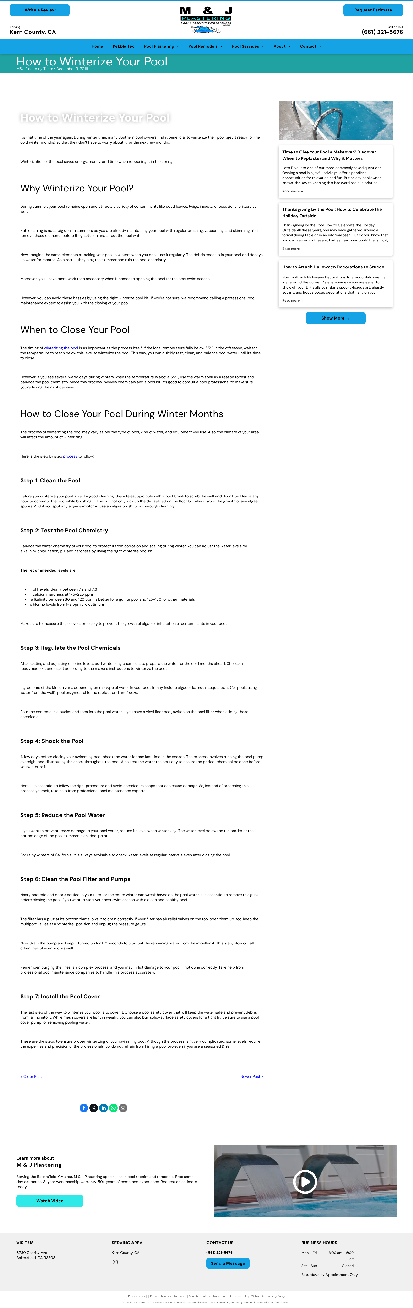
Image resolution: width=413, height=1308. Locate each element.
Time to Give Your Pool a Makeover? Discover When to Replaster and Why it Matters (329, 155)
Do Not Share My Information (168, 1296)
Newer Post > (251, 1076)
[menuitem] (97, 46)
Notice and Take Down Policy (231, 1296)
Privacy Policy (136, 1296)
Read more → (293, 191)
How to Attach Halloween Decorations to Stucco (333, 267)
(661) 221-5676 (382, 32)
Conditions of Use (200, 1296)
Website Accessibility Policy (268, 1296)
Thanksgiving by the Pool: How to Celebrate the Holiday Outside (332, 213)
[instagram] (115, 1263)
